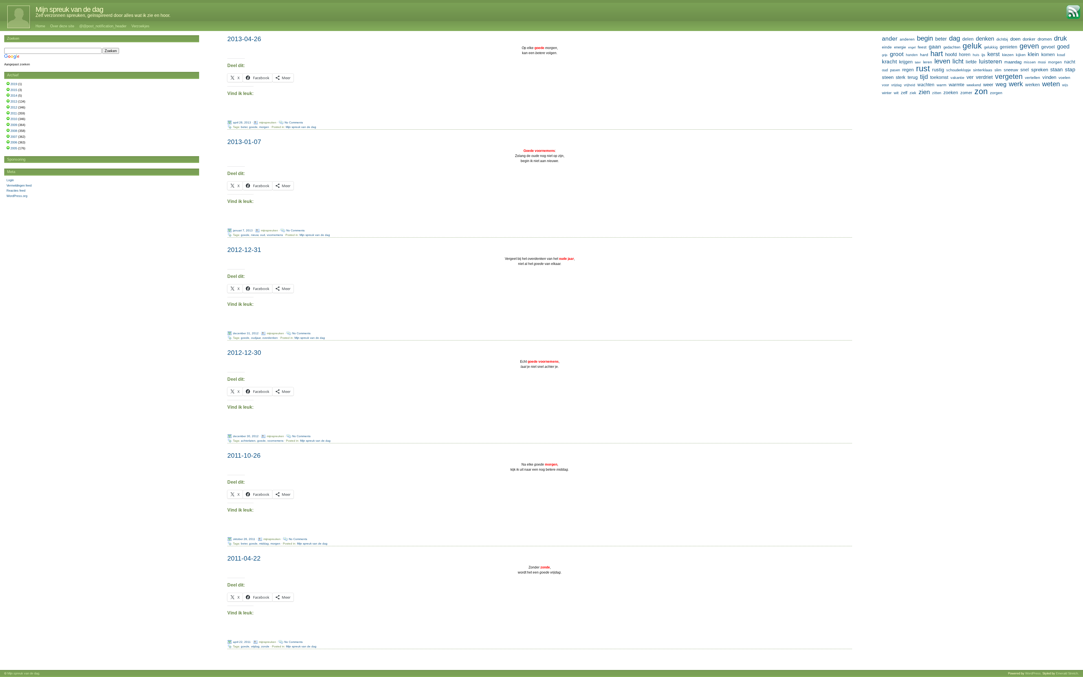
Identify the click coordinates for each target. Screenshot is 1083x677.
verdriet (984, 77)
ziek (913, 93)
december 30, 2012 (246, 436)
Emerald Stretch (1067, 673)
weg (1001, 84)
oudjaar (256, 337)
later (918, 62)
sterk (900, 77)
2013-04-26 (244, 39)
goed (1063, 46)
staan (1056, 69)
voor (885, 85)
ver (970, 77)
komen (1048, 54)
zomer (966, 92)
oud (262, 234)
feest (922, 47)
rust (923, 68)
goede (253, 127)
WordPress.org (16, 196)
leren (927, 62)
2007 (13, 136)
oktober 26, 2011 (244, 539)
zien (924, 92)
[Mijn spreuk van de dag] (15, 17)
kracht (889, 62)
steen (887, 77)
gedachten (951, 47)
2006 (13, 142)
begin (925, 38)
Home (40, 26)
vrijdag (255, 646)
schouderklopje (958, 70)
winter (887, 93)
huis (976, 55)
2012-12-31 (244, 249)
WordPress (1033, 673)
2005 (13, 148)
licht (957, 61)
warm (941, 85)
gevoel (1048, 47)
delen (968, 39)
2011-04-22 (244, 558)
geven (1029, 46)
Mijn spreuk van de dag (69, 9)
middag (264, 543)
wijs (1065, 85)
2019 (13, 84)
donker (1029, 39)
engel (911, 47)
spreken (1039, 69)
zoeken (950, 92)
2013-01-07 (244, 141)
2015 (13, 90)
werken (1032, 84)
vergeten (1009, 76)
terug (913, 77)
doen (1015, 39)
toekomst (939, 77)
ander (889, 39)
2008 (13, 130)
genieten (1008, 46)
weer (988, 84)
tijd (924, 77)
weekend (974, 85)
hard (924, 54)
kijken (1020, 55)
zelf (904, 92)
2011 (13, 113)
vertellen (1032, 77)
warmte (956, 84)
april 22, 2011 (242, 641)
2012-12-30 (244, 352)
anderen (907, 39)
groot (897, 54)
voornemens (275, 234)
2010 (13, 119)
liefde (971, 61)
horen (964, 54)
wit (896, 92)
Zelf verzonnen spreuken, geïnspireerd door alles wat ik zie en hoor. (103, 15)
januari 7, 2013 (243, 230)
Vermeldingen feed (19, 185)
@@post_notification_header (102, 26)
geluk (972, 46)
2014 (13, 95)
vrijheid (909, 85)
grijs (885, 55)
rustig (938, 69)
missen (1030, 62)
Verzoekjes (140, 26)
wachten (925, 84)
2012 (13, 107)
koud (1061, 55)
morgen (264, 127)
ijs (983, 54)
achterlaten (248, 440)
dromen (1045, 39)
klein (1033, 54)
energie (900, 47)
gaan (935, 47)
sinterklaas (982, 70)
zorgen (996, 92)
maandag (1013, 61)
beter (244, 127)
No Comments (294, 122)
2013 (13, 101)
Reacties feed (15, 190)
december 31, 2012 (246, 333)
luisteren (990, 61)
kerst (993, 54)
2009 (13, 125)
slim (997, 70)
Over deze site (62, 26)
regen (908, 69)
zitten (936, 93)
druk (1060, 38)
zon (981, 91)
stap (1070, 69)
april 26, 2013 (242, 122)
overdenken (270, 337)
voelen (1064, 77)
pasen (895, 70)
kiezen (1008, 54)
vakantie (957, 78)
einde (887, 47)
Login (10, 180)
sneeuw (1011, 69)
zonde (265, 646)
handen (912, 55)
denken (985, 39)
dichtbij (1002, 39)
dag (954, 38)
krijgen (906, 61)
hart (936, 53)
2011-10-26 (244, 455)
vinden (1049, 77)
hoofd (951, 54)
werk (1016, 84)
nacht (1069, 61)
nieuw (254, 234)
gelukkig (991, 47)
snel (1024, 69)
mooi (1042, 62)
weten (1051, 84)
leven (942, 61)
